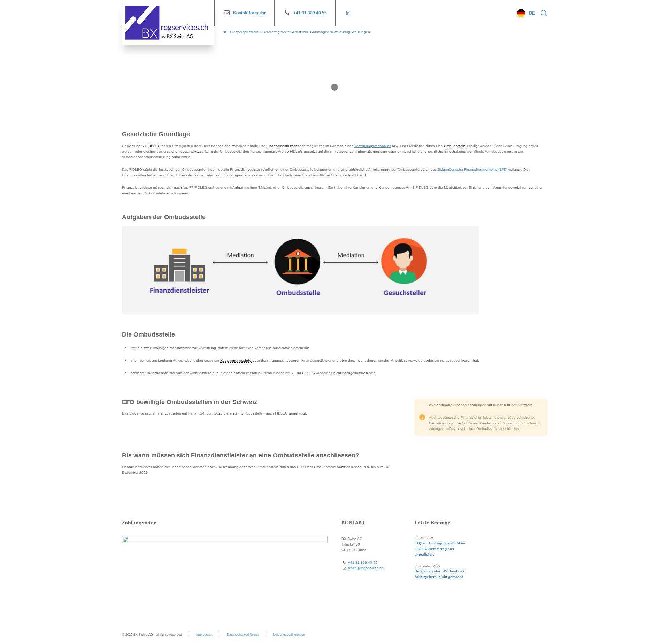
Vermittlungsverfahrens (372, 146)
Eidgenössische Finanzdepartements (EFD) (472, 169)
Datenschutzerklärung (243, 634)
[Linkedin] (347, 13)
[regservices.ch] (168, 22)
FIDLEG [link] (154, 146)
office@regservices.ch (365, 568)
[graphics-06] (300, 270)
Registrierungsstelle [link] (236, 360)
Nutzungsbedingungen (289, 634)
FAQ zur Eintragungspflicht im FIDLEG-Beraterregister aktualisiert (440, 548)
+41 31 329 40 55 (310, 12)
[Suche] (542, 13)
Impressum (204, 634)
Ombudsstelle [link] (455, 146)
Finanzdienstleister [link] (282, 146)
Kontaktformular (249, 12)
